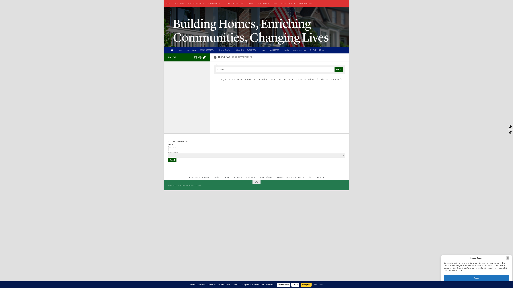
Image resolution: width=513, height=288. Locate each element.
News (251, 3)
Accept (476, 278)
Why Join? (237, 177)
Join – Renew (179, 3)
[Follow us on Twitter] (204, 57)
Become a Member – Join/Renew (199, 177)
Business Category (173, 152)
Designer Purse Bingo (288, 3)
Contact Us (320, 177)
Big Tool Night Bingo (305, 3)
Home (168, 3)
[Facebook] (195, 57)
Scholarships (250, 177)
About (310, 177)
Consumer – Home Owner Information (289, 177)
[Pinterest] (199, 57)
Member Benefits (213, 3)
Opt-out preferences (266, 177)
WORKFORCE (262, 3)
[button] (507, 258)
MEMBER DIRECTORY (195, 3)
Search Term (172, 147)
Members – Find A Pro (221, 177)
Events (275, 3)
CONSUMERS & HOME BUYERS (234, 3)
